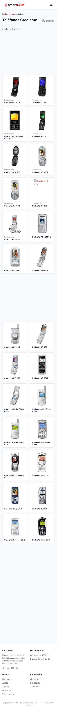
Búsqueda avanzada (40, 659)
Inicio (4, 14)
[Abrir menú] (51, 4)
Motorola (6, 690)
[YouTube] (12, 668)
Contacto (34, 679)
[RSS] (16, 668)
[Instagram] (8, 668)
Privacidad (35, 683)
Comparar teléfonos (39, 655)
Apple (5, 683)
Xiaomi (5, 686)
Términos (34, 686)
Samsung (6, 679)
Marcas (11, 14)
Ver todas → (8, 694)
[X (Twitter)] (3, 668)
